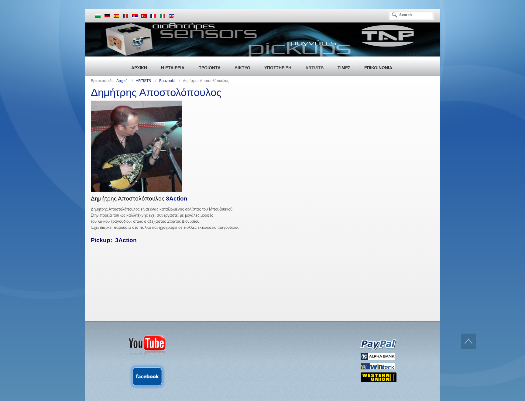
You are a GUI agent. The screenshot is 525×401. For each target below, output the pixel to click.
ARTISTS (143, 81)
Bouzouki (167, 81)
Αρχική (122, 81)
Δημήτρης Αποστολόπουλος (156, 92)
